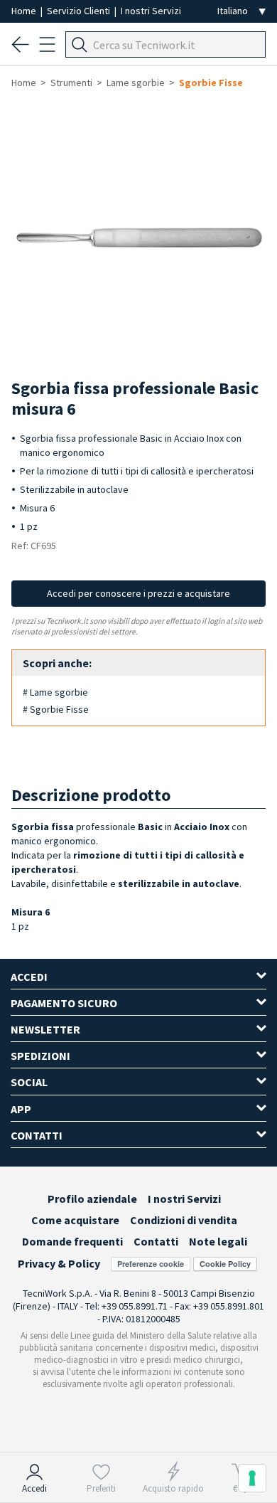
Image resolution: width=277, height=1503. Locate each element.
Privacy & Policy (59, 1263)
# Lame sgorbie (55, 692)
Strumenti (71, 82)
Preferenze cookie (150, 1263)
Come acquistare (75, 1220)
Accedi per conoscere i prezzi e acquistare (138, 593)
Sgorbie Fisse (211, 82)
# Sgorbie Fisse (56, 709)
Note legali (218, 1241)
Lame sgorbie (136, 82)
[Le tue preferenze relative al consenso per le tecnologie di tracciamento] (252, 1478)
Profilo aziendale (92, 1198)
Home (24, 10)
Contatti (156, 1241)
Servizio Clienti (79, 10)
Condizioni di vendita (183, 1220)
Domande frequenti (72, 1241)
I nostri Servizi (151, 10)
